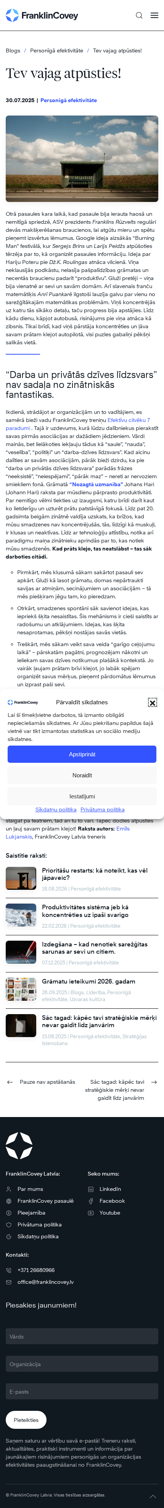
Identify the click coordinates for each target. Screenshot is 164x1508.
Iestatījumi (82, 796)
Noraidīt (82, 775)
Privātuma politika (102, 809)
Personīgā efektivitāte (68, 100)
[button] (152, 702)
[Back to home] (42, 15)
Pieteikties (26, 1420)
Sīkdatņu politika (56, 809)
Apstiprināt (82, 754)
